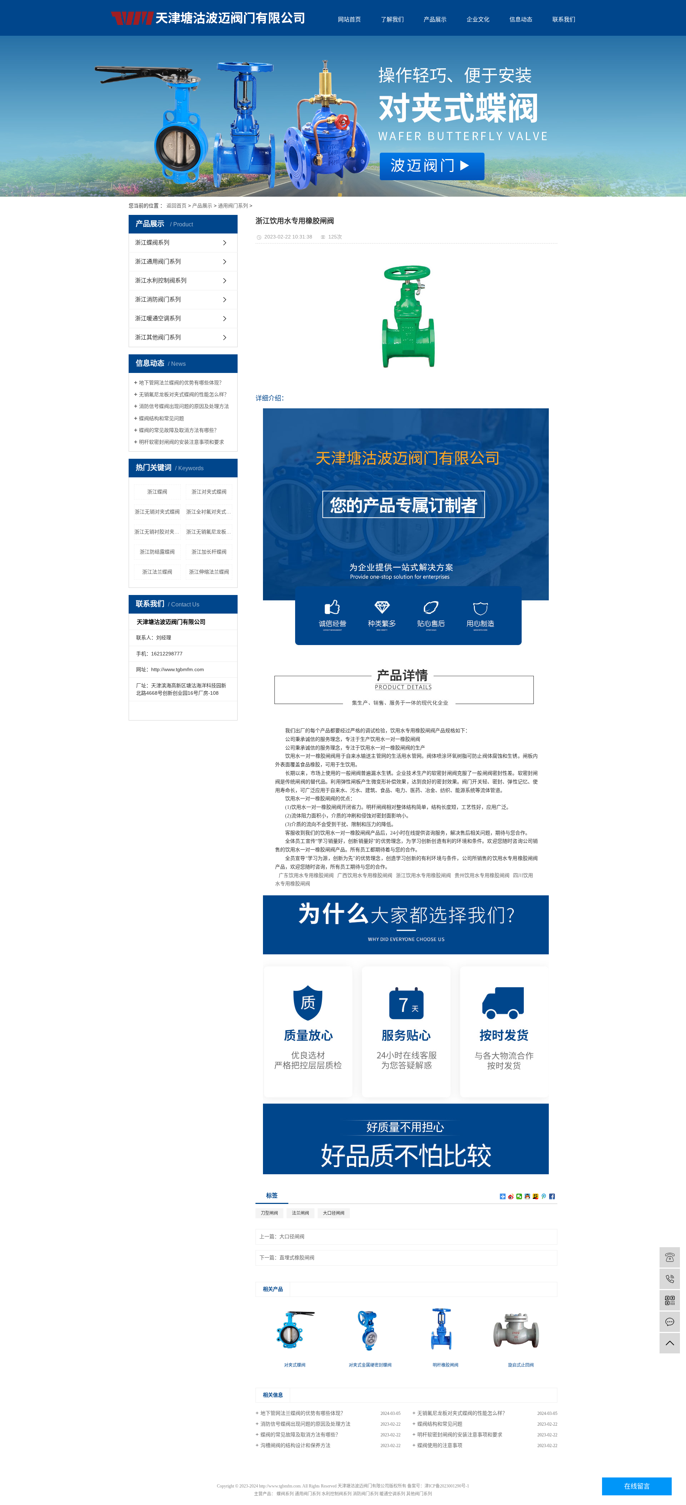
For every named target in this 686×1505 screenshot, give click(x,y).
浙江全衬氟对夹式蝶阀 (209, 512)
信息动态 (520, 19)
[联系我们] (670, 1322)
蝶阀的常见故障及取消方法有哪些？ (179, 430)
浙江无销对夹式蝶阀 (157, 512)
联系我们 (563, 19)
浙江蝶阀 (157, 492)
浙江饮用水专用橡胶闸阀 (423, 875)
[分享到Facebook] (552, 1196)
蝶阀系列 (285, 1493)
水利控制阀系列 (337, 1493)
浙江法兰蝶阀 (157, 572)
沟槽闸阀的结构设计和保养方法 (295, 1445)
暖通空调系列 (392, 1493)
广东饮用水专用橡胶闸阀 (306, 875)
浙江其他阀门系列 (158, 337)
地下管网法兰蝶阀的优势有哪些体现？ (181, 382)
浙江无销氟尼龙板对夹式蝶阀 (209, 532)
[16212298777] (670, 1279)
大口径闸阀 (333, 1213)
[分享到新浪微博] (511, 1196)
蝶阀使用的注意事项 (439, 1445)
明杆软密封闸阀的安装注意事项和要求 (181, 442)
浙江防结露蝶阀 (157, 552)
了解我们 (392, 19)
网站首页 (349, 19)
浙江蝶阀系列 (152, 243)
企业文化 (478, 19)
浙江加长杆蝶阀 (209, 552)
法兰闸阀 (300, 1213)
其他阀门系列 (419, 1493)
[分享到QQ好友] (528, 1196)
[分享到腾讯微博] (544, 1196)
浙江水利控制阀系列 (161, 280)
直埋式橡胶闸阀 (296, 1257)
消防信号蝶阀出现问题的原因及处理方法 (184, 406)
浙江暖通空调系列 (158, 318)
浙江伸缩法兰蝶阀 (209, 572)
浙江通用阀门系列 (158, 262)
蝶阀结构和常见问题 (161, 418)
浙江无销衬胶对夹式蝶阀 (157, 532)
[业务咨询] (670, 1257)
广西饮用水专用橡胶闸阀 (364, 875)
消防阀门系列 (365, 1493)
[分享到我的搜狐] (536, 1196)
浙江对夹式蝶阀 (209, 492)
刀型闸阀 (269, 1213)
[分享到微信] (519, 1196)
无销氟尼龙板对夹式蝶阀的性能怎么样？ (184, 394)
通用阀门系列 (233, 205)
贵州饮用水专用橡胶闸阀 (481, 875)
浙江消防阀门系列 (158, 299)
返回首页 (176, 205)
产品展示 (435, 19)
